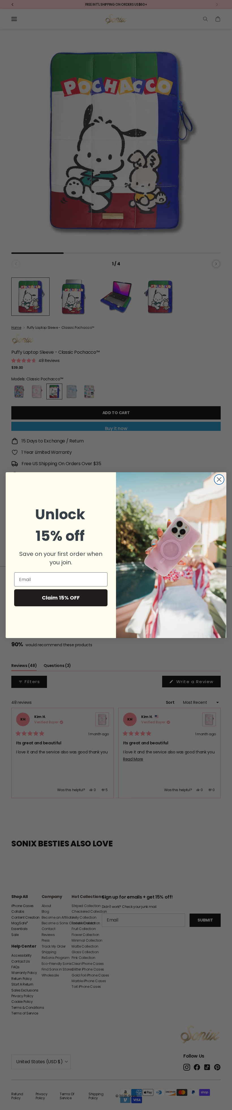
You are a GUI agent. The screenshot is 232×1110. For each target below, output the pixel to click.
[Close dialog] (219, 479)
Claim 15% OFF (61, 597)
